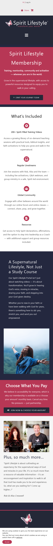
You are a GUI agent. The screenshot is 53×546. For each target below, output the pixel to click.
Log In (28, 2)
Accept (7, 542)
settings (19, 537)
